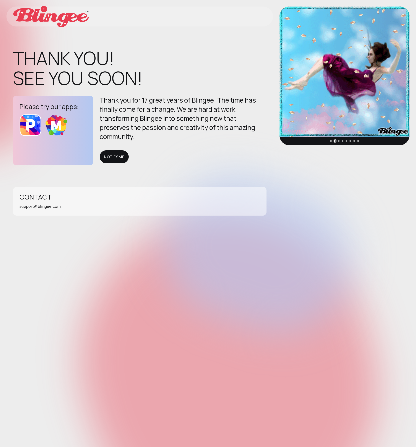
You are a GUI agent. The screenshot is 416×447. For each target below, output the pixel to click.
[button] (331, 141)
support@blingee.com (40, 206)
